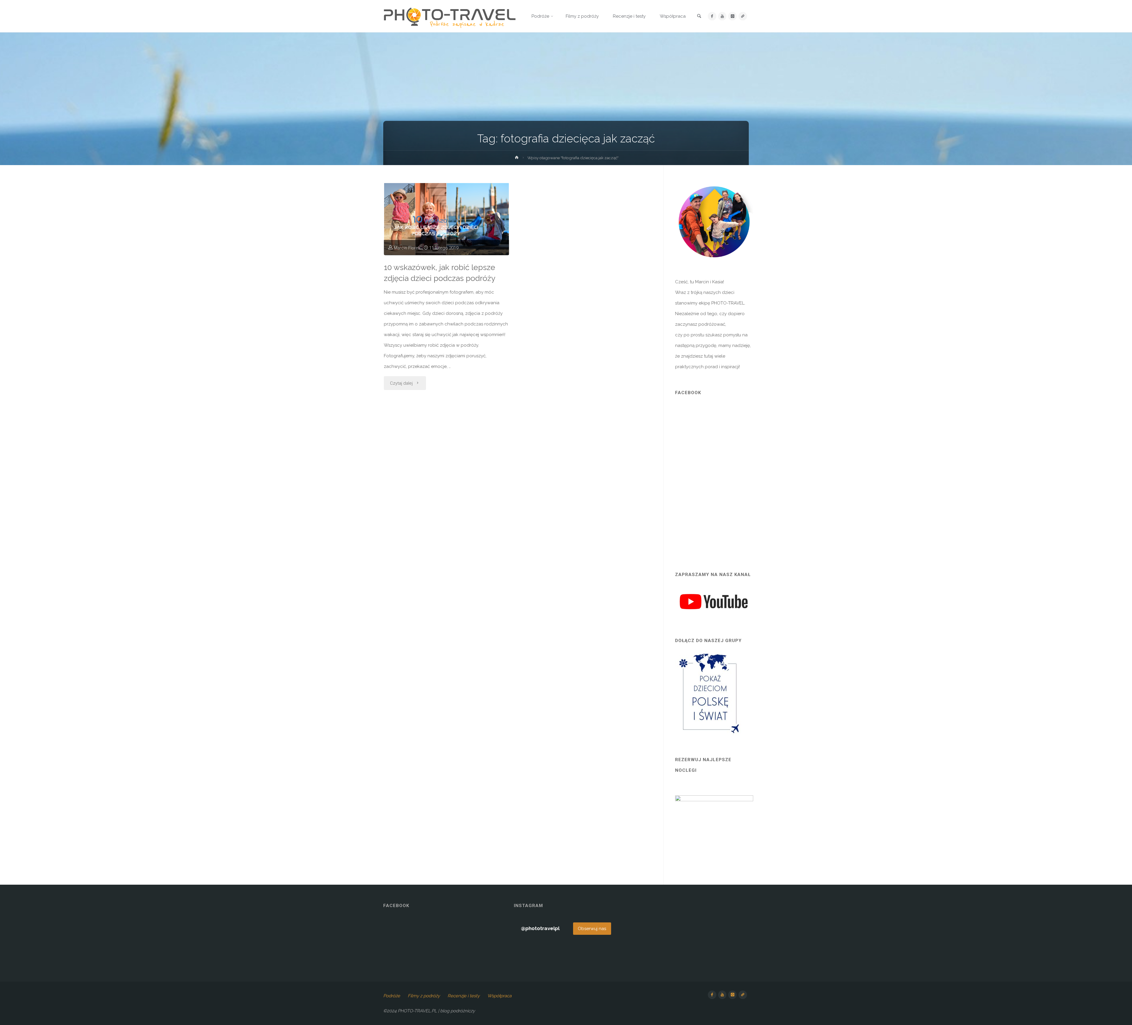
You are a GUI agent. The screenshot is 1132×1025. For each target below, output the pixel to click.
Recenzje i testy (463, 995)
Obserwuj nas (592, 928)
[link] (699, 16)
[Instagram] (732, 16)
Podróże (391, 995)
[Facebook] (712, 16)
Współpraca (499, 995)
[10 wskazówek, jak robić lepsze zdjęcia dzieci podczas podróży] (446, 219)
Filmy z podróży (424, 995)
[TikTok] (742, 16)
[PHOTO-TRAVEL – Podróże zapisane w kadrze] (449, 16)
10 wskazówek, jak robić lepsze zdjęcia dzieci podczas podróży (439, 273)
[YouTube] (722, 16)
